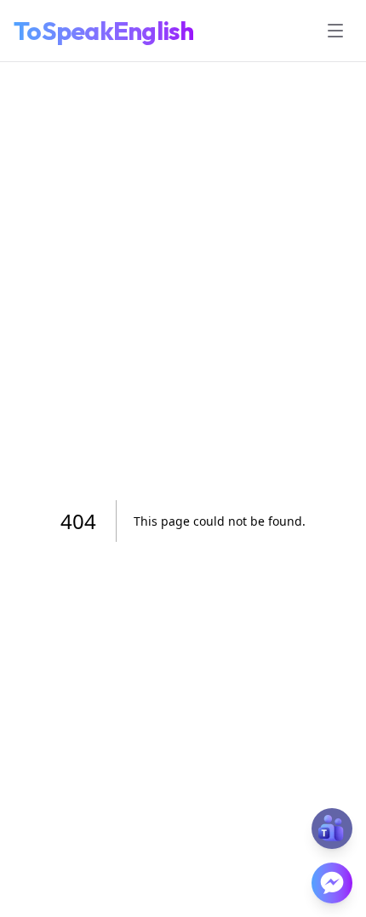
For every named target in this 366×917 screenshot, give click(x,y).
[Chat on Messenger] (332, 883)
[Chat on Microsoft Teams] (332, 828)
